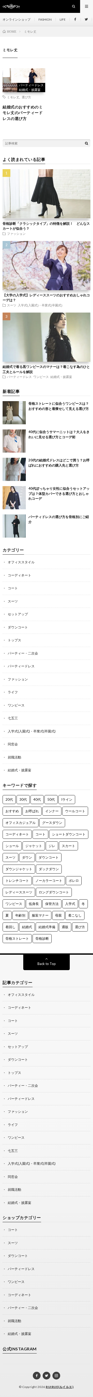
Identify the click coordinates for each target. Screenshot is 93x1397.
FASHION (45, 19)
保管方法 (52, 904)
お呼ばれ (32, 811)
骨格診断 (42, 938)
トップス (14, 640)
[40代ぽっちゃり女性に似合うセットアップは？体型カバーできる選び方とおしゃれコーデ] (14, 497)
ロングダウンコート (54, 892)
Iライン (66, 799)
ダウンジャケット (18, 869)
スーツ (11, 305)
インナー (52, 811)
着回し (10, 927)
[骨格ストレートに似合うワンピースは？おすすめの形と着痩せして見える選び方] (14, 412)
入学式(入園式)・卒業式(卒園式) (40, 305)
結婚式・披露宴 (30, 90)
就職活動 (14, 757)
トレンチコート (17, 880)
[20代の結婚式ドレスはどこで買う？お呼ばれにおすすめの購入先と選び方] (14, 469)
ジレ (52, 846)
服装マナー (40, 915)
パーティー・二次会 (23, 653)
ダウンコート (18, 627)
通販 (65, 927)
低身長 (34, 904)
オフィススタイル (21, 562)
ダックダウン (49, 869)
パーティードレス (31, 85)
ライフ (13, 692)
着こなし (75, 915)
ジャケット (33, 846)
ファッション (16, 233)
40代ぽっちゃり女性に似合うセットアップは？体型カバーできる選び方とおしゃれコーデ (59, 493)
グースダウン (52, 823)
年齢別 (20, 915)
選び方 (26, 97)
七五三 (13, 718)
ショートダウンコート (69, 834)
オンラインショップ (16, 19)
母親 (58, 915)
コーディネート (19, 575)
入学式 (70, 904)
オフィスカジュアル (20, 823)
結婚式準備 (46, 927)
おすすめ (12, 811)
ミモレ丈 (13, 97)
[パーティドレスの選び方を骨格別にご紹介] (14, 526)
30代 (23, 799)
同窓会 (13, 744)
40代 (37, 799)
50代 (51, 799)
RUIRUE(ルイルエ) (59, 1387)
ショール (12, 846)
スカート (68, 846)
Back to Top (46, 964)
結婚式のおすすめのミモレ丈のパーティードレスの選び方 (23, 113)
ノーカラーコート (48, 880)
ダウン (27, 857)
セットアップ (18, 614)
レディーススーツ (18, 892)
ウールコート (75, 811)
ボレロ (74, 880)
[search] (86, 143)
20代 (9, 799)
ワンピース (41, 376)
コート (13, 588)
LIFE (63, 19)
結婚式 (27, 927)
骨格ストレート (17, 938)
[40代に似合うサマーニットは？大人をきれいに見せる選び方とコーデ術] (14, 441)
